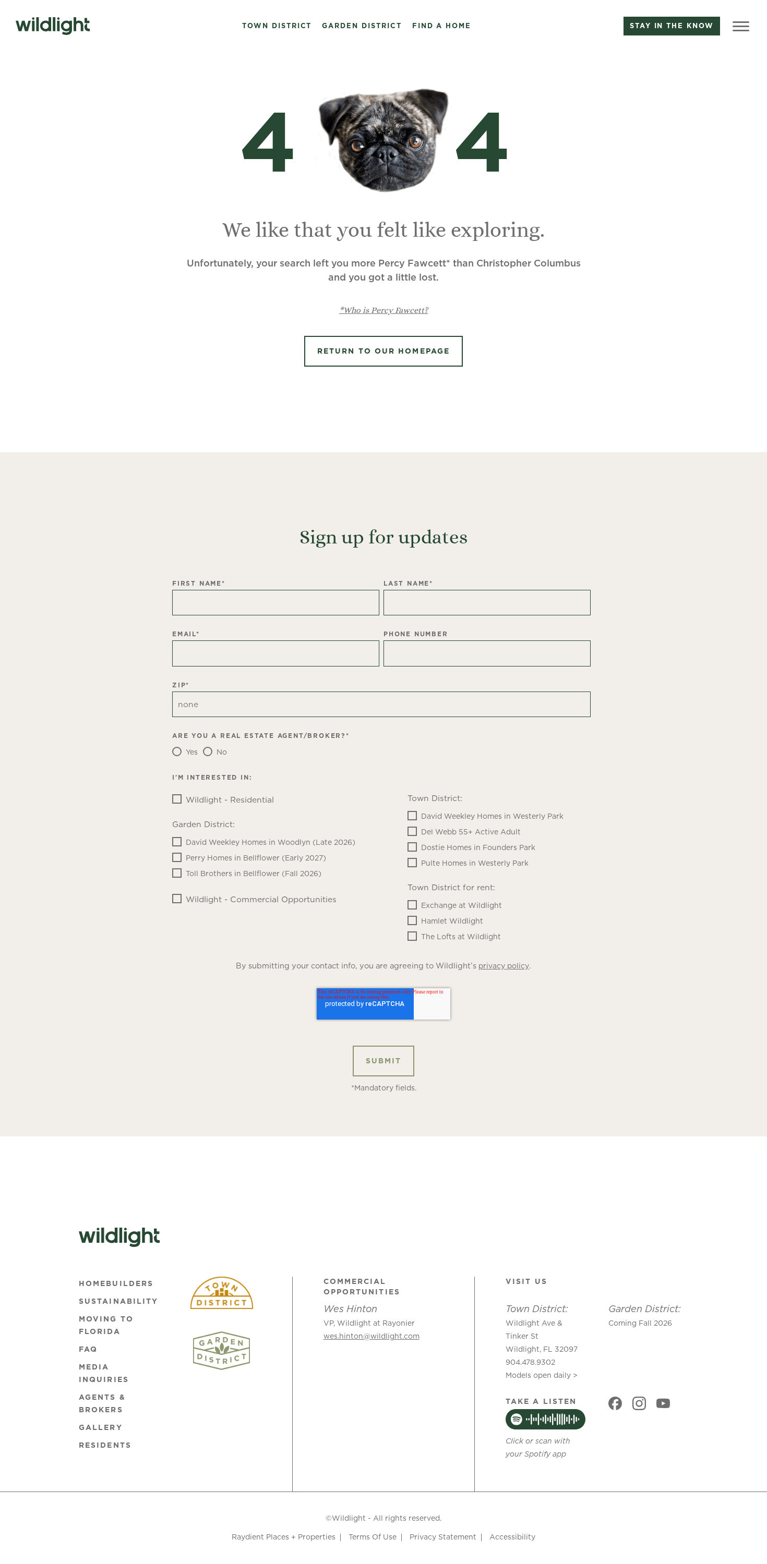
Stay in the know (672, 25)
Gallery (101, 1427)
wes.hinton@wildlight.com (371, 1336)
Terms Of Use (373, 1537)
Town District (276, 26)
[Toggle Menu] (740, 26)
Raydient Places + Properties (283, 1537)
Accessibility (512, 1537)
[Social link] (615, 1403)
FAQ (88, 1349)
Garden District (361, 26)
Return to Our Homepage (383, 351)
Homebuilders (116, 1283)
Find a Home (441, 26)
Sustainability (118, 1301)
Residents (105, 1445)
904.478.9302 (530, 1362)
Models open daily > (542, 1375)
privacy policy (503, 966)
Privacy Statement (443, 1537)
